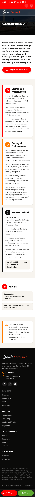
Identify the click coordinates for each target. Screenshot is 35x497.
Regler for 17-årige (9, 422)
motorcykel (5, 470)
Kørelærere (6, 439)
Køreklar (5, 456)
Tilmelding (6, 419)
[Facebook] (26, 6)
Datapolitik (29, 485)
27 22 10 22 (8, 2)
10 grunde (6, 425)
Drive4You (6, 459)
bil (27, 468)
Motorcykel (6, 398)
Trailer (4, 402)
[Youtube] (15, 384)
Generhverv (7, 405)
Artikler (5, 446)
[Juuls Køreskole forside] (11, 12)
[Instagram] (31, 6)
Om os (4, 435)
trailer (11, 470)
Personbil (5, 395)
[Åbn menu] (30, 12)
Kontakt (5, 442)
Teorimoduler (7, 415)
